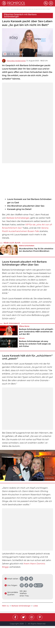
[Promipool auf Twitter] (23, 617)
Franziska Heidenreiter (16, 61)
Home (4, 9)
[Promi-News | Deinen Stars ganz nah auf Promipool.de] (23, 3)
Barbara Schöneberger (17, 218)
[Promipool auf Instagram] (32, 617)
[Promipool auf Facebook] (15, 617)
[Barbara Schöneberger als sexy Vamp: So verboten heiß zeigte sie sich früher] (9, 343)
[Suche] (46, 3)
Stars (8, 9)
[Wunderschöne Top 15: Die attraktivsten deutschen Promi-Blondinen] (9, 250)
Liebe (35, 606)
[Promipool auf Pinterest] (40, 617)
